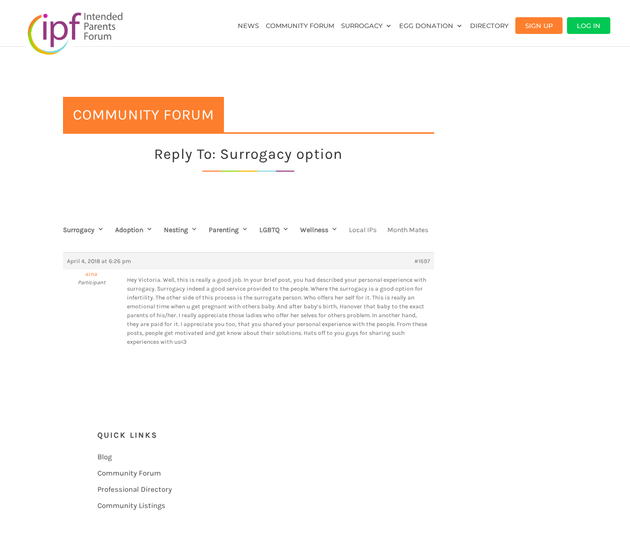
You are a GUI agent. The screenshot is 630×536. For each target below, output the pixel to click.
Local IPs (363, 230)
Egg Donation (426, 26)
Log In (588, 26)
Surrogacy (361, 26)
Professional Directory (134, 489)
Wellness (314, 230)
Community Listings (131, 505)
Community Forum (300, 26)
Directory (489, 26)
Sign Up (539, 26)
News (248, 26)
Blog (104, 456)
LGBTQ (269, 230)
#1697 (422, 261)
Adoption (129, 230)
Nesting (176, 230)
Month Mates (407, 230)
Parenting (224, 230)
